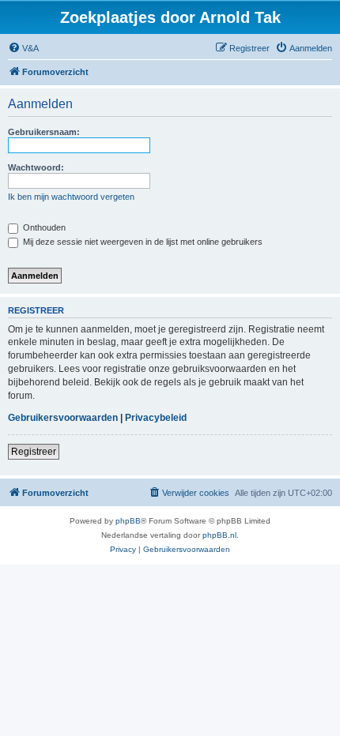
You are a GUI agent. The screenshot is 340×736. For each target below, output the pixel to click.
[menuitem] (23, 48)
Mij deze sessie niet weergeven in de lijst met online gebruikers (142, 241)
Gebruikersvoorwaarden (63, 417)
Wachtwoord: (36, 167)
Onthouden (43, 227)
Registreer (33, 451)
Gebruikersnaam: (44, 132)
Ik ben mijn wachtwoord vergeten (71, 196)
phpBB (128, 520)
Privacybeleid (156, 417)
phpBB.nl (219, 535)
